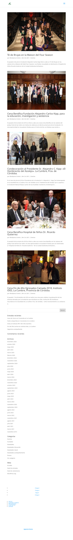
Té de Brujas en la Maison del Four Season (30, 54)
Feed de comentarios (13, 471)
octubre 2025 (11, 344)
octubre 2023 (11, 385)
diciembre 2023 (12, 380)
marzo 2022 (10, 415)
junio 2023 (10, 393)
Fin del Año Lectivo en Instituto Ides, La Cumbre (21, 326)
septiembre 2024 (12, 363)
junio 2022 (10, 412)
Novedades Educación (13, 447)
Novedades (10, 444)
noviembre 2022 (12, 404)
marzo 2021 (10, 429)
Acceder (9, 465)
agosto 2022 (10, 410)
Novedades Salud (12, 450)
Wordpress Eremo (15, 58)
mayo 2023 (10, 396)
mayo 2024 (10, 371)
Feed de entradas (12, 468)
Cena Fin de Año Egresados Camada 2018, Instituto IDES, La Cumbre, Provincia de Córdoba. (34, 289)
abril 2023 (10, 399)
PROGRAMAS (12, 504)
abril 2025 (10, 350)
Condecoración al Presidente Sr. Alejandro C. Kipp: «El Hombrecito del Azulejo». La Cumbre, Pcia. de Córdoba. (36, 171)
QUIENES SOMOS (14, 503)
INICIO (10, 501)
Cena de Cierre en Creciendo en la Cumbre (20, 318)
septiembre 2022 (12, 407)
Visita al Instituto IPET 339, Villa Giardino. (19, 324)
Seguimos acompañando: (14, 329)
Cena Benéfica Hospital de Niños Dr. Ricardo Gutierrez (31, 233)
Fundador (10, 442)
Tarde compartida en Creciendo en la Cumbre (21, 321)
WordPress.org (11, 473)
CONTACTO (12, 505)
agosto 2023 (10, 391)
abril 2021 (10, 426)
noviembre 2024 (12, 361)
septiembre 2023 (12, 388)
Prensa (9, 455)
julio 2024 (10, 366)
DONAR (11, 506)
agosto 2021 (10, 421)
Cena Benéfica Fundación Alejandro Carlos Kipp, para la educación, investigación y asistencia (36, 114)
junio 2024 (10, 369)
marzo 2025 (10, 352)
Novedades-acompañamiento (16, 453)
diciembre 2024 (12, 358)
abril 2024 (10, 374)
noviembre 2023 (12, 382)
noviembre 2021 (12, 418)
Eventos (33, 58)
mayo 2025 (10, 347)
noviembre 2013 (12, 432)
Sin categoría (11, 458)
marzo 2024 (10, 377)
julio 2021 (10, 423)
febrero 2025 (11, 355)
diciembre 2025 (12, 341)
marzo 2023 (10, 402)
